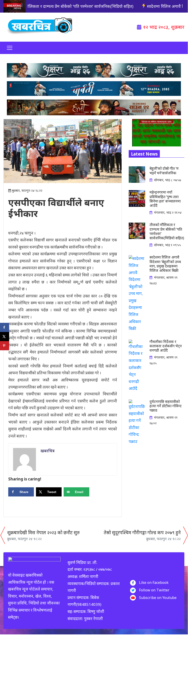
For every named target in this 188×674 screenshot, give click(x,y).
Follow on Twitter (154, 590)
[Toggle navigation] (9, 47)
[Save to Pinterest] (4, 345)
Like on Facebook (154, 582)
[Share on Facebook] (4, 327)
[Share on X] (4, 336)
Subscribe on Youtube (158, 597)
